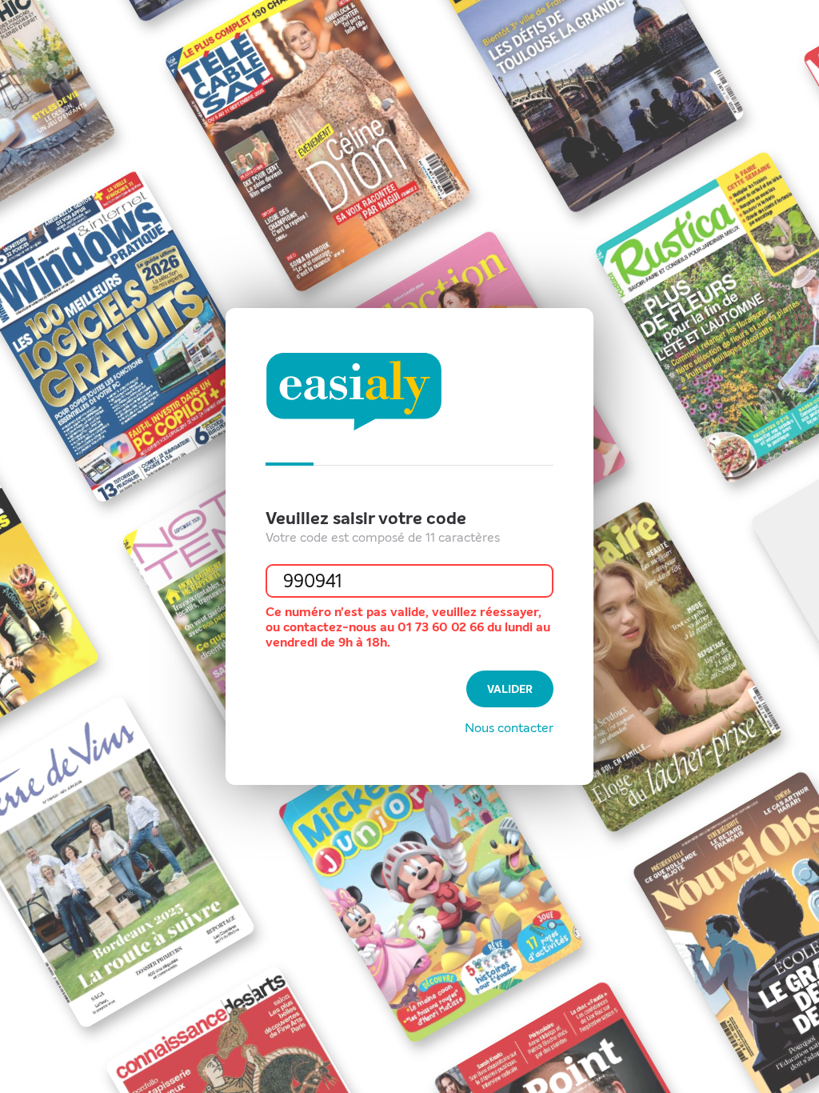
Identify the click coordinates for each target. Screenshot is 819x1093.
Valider (510, 689)
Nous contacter (509, 727)
